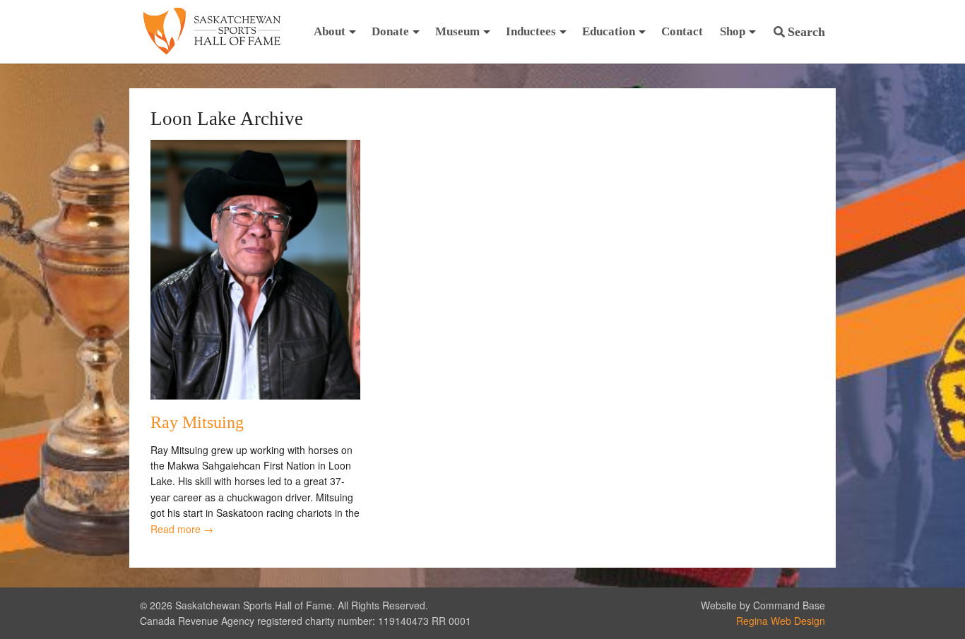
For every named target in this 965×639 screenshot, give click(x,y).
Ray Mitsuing (197, 422)
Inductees (531, 31)
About (329, 31)
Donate (390, 31)
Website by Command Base (763, 605)
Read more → (181, 529)
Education (608, 31)
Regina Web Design (780, 621)
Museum (457, 31)
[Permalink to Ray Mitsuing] (255, 395)
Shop (732, 31)
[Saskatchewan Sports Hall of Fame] (212, 32)
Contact (682, 31)
